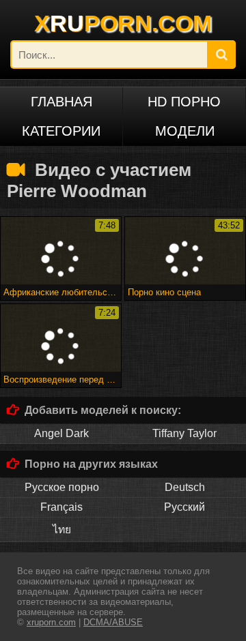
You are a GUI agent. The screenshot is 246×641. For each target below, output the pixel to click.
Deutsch (185, 487)
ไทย (62, 529)
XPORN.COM (123, 23)
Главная (61, 101)
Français (61, 507)
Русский (184, 507)
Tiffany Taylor (184, 433)
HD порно (184, 101)
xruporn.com (51, 622)
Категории (61, 130)
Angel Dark (61, 433)
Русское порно (62, 487)
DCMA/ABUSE (113, 622)
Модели (185, 130)
